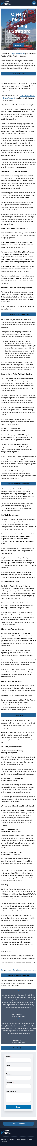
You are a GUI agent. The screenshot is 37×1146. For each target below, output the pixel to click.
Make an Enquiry (19, 1123)
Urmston (8, 970)
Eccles (19, 970)
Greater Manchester (29, 970)
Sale (2, 970)
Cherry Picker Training (17, 53)
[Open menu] (34, 3)
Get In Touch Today (18, 73)
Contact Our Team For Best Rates (18, 314)
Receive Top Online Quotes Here (18, 483)
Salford (13, 970)
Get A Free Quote (18, 1048)
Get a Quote (18, 45)
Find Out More (18, 715)
